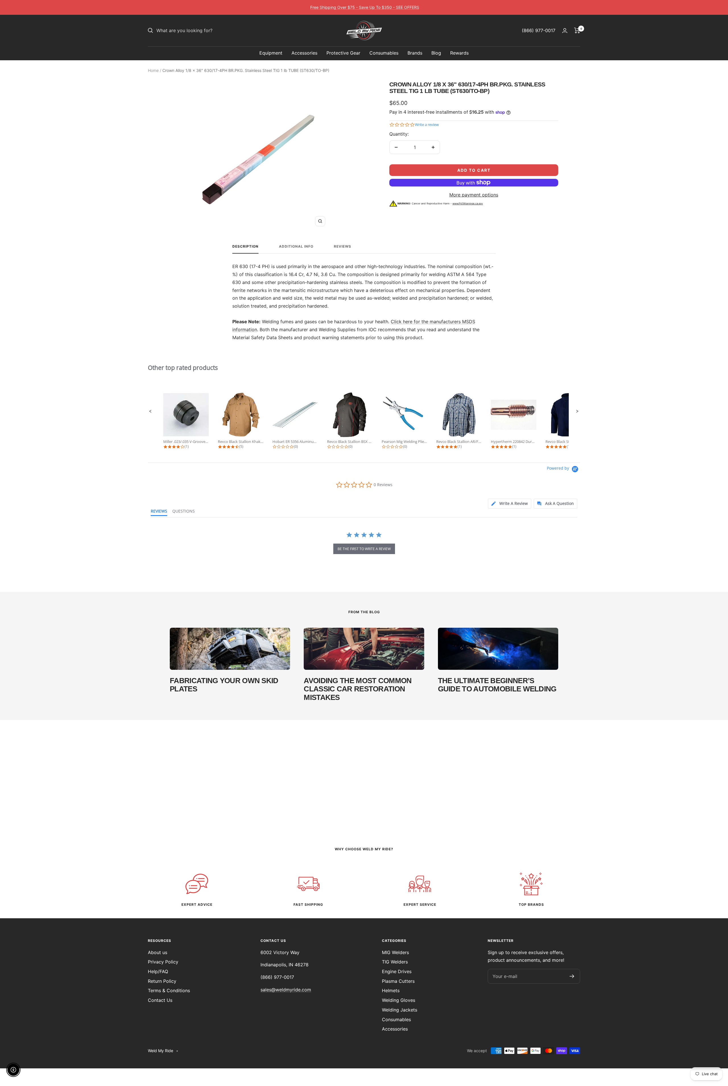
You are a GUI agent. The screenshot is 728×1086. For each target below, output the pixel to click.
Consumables (383, 53)
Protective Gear (343, 53)
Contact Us (160, 1000)
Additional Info (296, 246)
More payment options (473, 195)
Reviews (342, 246)
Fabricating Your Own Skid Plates (224, 684)
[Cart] (577, 30)
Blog (436, 53)
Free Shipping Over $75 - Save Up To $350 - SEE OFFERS (364, 7)
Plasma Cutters (398, 981)
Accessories (304, 53)
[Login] (564, 30)
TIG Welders (395, 962)
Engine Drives (396, 971)
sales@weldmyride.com (285, 989)
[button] (150, 411)
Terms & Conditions (169, 990)
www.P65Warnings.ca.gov (467, 203)
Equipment (270, 53)
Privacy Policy (163, 962)
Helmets (391, 990)
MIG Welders (395, 952)
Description (245, 246)
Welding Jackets (399, 1010)
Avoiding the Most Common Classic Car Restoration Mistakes (357, 689)
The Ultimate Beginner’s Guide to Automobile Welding (497, 684)
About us (157, 952)
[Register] (572, 976)
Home (153, 70)
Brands (415, 53)
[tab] (508, 504)
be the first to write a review (364, 548)
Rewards (459, 53)
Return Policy (162, 981)
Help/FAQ (158, 971)
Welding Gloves (398, 1000)
